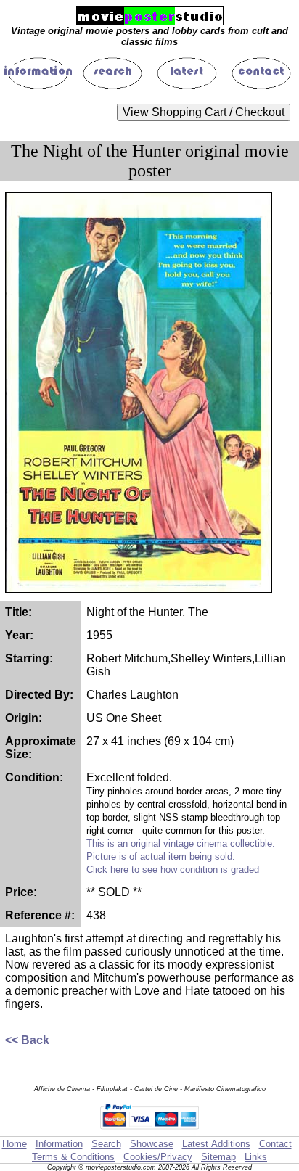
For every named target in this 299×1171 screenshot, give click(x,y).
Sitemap (218, 1156)
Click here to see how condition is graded (172, 869)
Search (106, 1143)
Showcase (151, 1143)
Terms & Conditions (73, 1156)
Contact (275, 1143)
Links (256, 1156)
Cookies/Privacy (157, 1156)
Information (59, 1143)
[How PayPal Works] (149, 1129)
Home (14, 1143)
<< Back (27, 1040)
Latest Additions (216, 1143)
